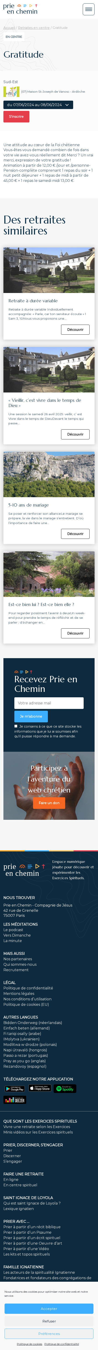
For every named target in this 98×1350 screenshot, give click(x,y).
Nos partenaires (17, 959)
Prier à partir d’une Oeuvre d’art (32, 1243)
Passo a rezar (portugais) (25, 1055)
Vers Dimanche (17, 935)
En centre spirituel (20, 1185)
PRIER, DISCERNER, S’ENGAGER (33, 1145)
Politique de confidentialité (61, 1344)
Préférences (49, 1334)
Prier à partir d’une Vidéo (26, 1249)
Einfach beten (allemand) (26, 1028)
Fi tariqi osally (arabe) (22, 1034)
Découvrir (75, 330)
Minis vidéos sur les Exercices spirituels (38, 1132)
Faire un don (49, 803)
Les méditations (20, 924)
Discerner (12, 1156)
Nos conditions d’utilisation (27, 999)
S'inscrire (16, 117)
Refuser (49, 1321)
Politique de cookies (29, 1344)
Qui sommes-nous (19, 964)
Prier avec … (16, 1221)
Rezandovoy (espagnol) (24, 1066)
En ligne (10, 1179)
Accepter (49, 1309)
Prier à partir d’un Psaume (27, 1232)
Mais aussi (14, 953)
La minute (12, 941)
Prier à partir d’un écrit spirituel (31, 1238)
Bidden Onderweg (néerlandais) (32, 1023)
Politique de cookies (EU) (26, 1004)
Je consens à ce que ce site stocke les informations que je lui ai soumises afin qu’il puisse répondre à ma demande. (47, 731)
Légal (9, 983)
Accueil (9, 28)
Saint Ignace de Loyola (28, 1198)
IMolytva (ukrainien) (21, 1039)
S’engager (12, 1161)
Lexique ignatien (18, 1209)
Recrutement (16, 970)
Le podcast (13, 930)
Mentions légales (18, 993)
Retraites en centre (34, 28)
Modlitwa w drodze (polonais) (30, 1044)
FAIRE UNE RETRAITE (23, 1174)
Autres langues (20, 1017)
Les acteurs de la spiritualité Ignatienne (39, 1272)
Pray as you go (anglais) (24, 1061)
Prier (7, 1150)
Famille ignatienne (23, 1267)
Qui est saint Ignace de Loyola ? (32, 1203)
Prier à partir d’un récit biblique (32, 1227)
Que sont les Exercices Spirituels (40, 1121)
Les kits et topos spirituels (26, 1254)
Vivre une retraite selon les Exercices (36, 1127)
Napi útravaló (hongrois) (25, 1050)
